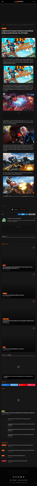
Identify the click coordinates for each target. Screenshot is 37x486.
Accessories (5, 293)
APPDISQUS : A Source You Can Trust (22, 482)
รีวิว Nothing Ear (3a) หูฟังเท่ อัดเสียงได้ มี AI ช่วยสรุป (13, 295)
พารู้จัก (9, 205)
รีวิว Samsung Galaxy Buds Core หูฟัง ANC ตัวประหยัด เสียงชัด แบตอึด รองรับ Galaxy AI (20, 445)
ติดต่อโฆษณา (15, 480)
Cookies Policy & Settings (22, 480)
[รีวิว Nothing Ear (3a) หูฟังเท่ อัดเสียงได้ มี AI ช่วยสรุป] (18, 285)
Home (7, 24)
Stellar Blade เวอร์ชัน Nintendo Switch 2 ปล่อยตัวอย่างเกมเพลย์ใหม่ (17, 460)
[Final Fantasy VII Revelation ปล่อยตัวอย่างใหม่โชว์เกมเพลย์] (4, 457)
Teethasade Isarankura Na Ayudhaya (14, 218)
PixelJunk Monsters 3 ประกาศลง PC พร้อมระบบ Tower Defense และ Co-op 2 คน (19, 418)
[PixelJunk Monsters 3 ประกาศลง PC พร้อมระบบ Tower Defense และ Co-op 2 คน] (4, 420)
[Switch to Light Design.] (32, 1)
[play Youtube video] (19, 134)
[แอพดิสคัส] (18, 1)
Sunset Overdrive (4, 205)
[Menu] (2, 1)
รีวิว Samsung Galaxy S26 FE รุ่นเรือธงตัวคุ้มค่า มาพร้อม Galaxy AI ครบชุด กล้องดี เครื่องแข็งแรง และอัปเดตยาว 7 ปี (18, 267)
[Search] (34, 1)
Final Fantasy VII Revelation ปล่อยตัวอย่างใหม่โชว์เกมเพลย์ (16, 455)
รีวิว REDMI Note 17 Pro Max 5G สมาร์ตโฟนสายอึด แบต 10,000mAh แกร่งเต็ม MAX (18, 377)
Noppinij (4, 296)
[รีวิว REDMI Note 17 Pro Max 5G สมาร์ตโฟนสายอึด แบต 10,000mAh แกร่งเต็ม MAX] (18, 367)
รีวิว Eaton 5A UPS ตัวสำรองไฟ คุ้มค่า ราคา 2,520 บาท (13, 349)
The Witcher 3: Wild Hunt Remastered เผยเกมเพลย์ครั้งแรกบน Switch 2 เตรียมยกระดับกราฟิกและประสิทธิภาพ (21, 425)
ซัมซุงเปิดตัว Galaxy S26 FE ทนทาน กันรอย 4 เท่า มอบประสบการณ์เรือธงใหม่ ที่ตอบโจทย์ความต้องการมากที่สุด (21, 435)
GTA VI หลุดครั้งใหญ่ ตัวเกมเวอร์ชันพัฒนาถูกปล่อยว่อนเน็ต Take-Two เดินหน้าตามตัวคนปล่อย (21, 450)
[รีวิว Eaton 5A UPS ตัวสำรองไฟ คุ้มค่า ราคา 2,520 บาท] (18, 339)
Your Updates (10, 24)
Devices (4, 265)
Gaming (3, 450)
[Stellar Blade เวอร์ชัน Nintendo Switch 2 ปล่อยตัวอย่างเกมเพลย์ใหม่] (4, 462)
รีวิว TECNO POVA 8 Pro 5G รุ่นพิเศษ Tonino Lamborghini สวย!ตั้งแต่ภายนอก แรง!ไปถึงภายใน (18, 321)
